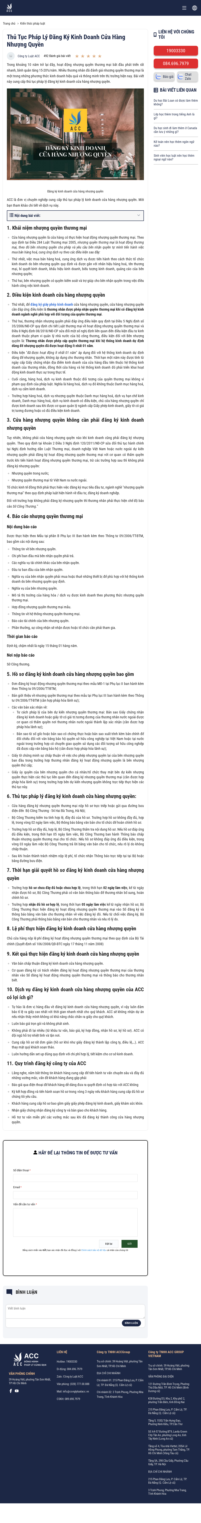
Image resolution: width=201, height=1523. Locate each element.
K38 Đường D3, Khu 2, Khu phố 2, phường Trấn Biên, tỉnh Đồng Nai (166, 1400)
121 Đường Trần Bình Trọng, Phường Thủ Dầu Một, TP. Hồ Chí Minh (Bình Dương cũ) (168, 1387)
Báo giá (168, 77)
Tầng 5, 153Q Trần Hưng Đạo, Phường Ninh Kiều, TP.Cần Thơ (165, 1422)
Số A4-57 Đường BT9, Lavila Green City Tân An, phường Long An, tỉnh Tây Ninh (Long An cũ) (167, 1435)
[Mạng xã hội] (11, 1392)
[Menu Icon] (184, 8)
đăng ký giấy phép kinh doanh (51, 304)
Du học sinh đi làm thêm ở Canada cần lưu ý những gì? (175, 130)
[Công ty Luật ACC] (9, 8)
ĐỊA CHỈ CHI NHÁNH (108, 1373)
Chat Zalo (188, 76)
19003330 (175, 50)
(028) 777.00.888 (79, 1384)
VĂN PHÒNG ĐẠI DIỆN (161, 1376)
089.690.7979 (72, 1399)
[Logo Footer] (28, 1360)
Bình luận (131, 1323)
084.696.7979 (176, 63)
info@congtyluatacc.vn (76, 1391)
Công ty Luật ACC (29, 56)
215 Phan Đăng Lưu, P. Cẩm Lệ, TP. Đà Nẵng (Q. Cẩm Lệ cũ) (167, 1411)
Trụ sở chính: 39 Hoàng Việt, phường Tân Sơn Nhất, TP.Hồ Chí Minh (168, 1367)
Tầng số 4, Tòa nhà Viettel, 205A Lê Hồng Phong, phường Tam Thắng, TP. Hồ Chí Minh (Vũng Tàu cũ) (169, 1449)
